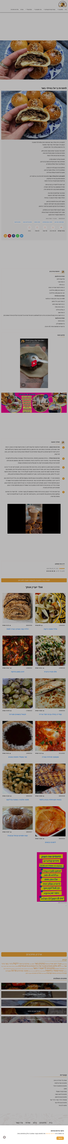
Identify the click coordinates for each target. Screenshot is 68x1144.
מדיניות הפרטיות (50, 1133)
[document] (34, 572)
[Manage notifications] (4, 1137)
